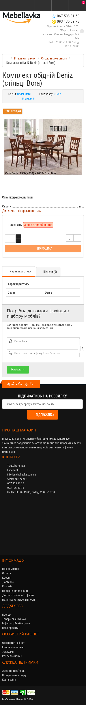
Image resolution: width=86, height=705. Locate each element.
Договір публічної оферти (18, 595)
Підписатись (45, 415)
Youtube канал (16, 466)
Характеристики (20, 271)
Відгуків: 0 (28, 98)
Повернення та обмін (15, 591)
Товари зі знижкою (14, 619)
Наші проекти (10, 628)
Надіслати (17, 369)
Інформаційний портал (16, 623)
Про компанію (11, 569)
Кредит (6, 577)
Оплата (6, 573)
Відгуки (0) (50, 272)
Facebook (13, 470)
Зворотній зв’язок (13, 671)
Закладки (8, 651)
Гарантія (7, 586)
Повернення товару (14, 675)
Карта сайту (9, 679)
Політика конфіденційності (18, 599)
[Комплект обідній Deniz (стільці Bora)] (43, 146)
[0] (77, 5)
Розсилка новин (12, 656)
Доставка (8, 582)
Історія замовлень (13, 647)
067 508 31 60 (67, 16)
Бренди (6, 614)
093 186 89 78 (67, 21)
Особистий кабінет (13, 643)
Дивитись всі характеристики (21, 211)
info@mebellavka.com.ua (21, 474)
